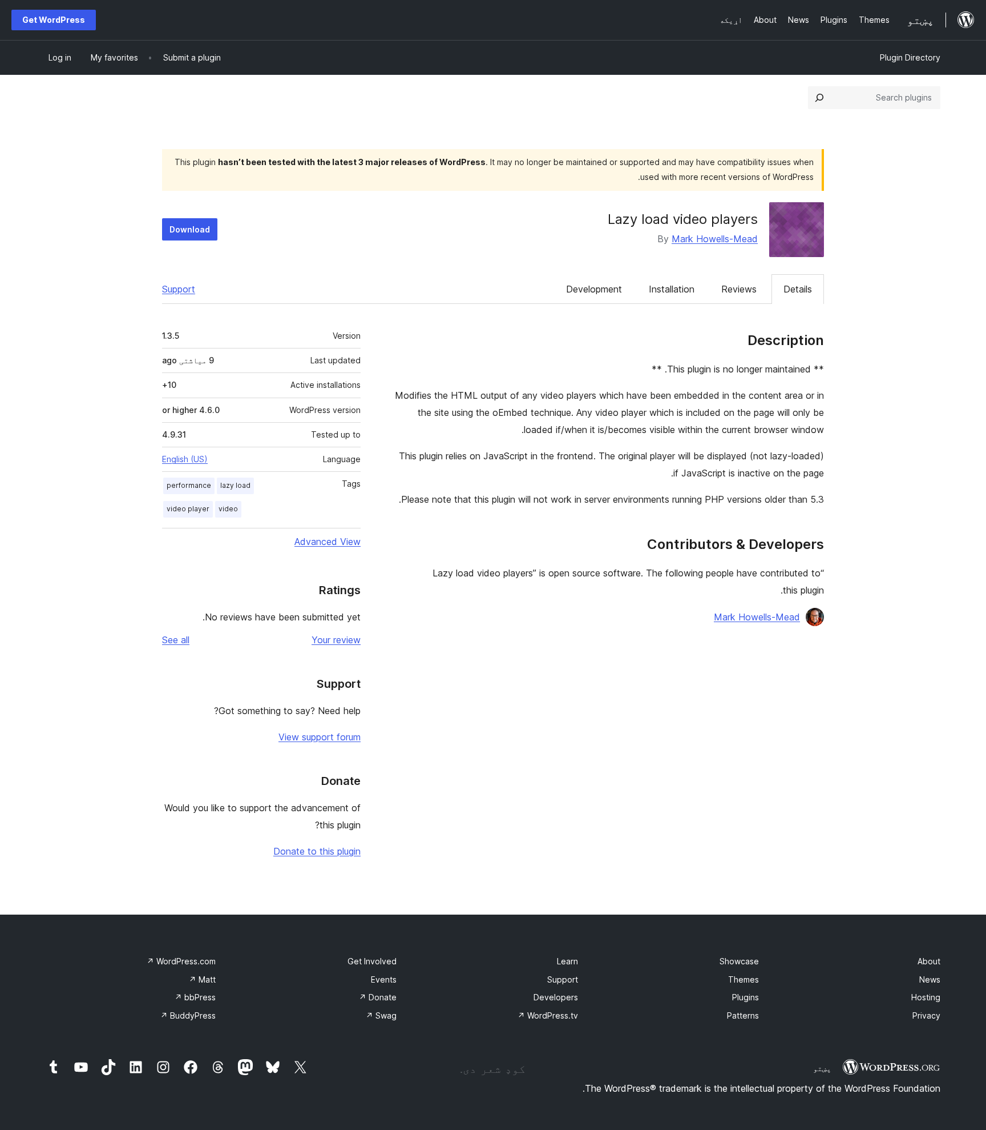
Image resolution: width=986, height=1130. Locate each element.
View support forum (319, 737)
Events (384, 979)
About (929, 961)
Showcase (739, 961)
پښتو (822, 1068)
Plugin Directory (910, 57)
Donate (378, 997)
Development (594, 289)
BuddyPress (188, 1015)
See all (175, 640)
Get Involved (372, 961)
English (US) (185, 459)
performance (189, 485)
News (929, 979)
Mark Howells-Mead (715, 239)
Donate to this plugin (317, 851)
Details (797, 289)
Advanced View (327, 541)
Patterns (743, 1015)
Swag (381, 1015)
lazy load (235, 485)
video (228, 508)
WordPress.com (181, 961)
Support (178, 289)
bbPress (195, 997)
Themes (743, 979)
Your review (336, 640)
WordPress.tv (548, 1015)
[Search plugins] (819, 97)
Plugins (745, 997)
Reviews (739, 289)
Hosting (925, 997)
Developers (556, 997)
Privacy (926, 1015)
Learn (567, 961)
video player (188, 508)
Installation (671, 289)
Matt (202, 979)
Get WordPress (53, 20)
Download (189, 229)
